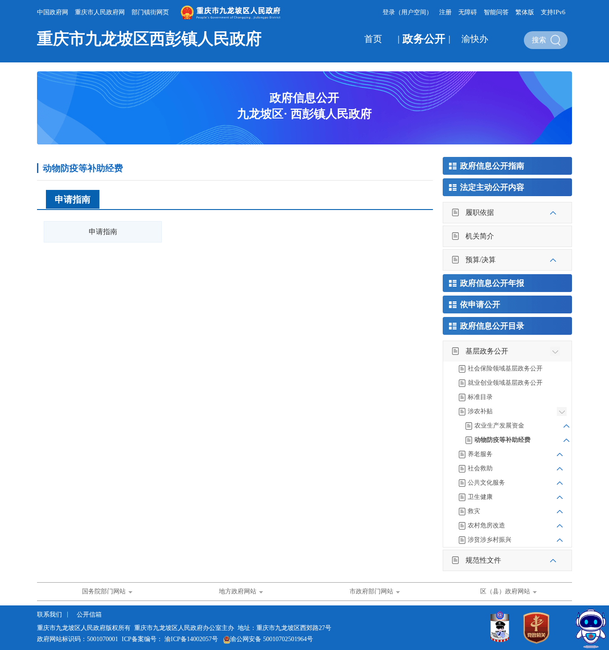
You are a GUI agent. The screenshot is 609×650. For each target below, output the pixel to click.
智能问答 (496, 12)
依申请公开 (480, 304)
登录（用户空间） (407, 12)
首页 (373, 39)
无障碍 (467, 12)
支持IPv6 (553, 12)
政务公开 (424, 39)
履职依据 (479, 212)
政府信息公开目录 (492, 325)
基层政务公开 (486, 351)
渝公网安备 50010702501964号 (271, 639)
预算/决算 (480, 259)
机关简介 (479, 236)
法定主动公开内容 (492, 187)
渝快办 (474, 39)
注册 (445, 12)
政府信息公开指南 (492, 165)
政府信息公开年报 (492, 283)
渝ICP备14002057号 (191, 639)
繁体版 (524, 12)
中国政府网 (52, 12)
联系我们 (50, 614)
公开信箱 (89, 614)
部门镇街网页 (150, 12)
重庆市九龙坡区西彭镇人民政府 (149, 39)
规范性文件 (483, 560)
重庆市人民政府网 (100, 12)
